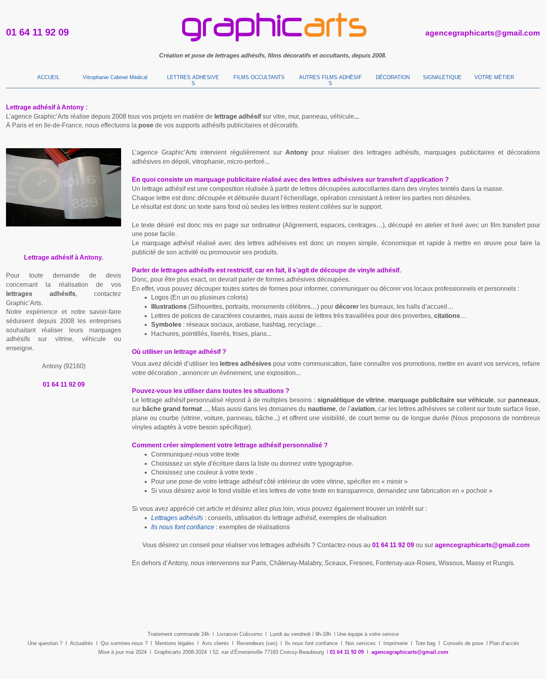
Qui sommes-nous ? (124, 643)
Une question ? (45, 643)
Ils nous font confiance (311, 643)
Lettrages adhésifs (177, 517)
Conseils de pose (463, 643)
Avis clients (215, 643)
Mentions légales (174, 643)
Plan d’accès (504, 643)
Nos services (360, 643)
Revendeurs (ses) (257, 643)
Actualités (81, 643)
